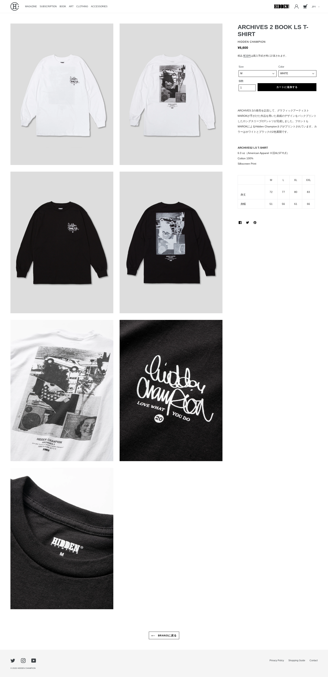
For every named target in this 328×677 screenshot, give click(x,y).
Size (241, 66)
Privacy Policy (277, 660)
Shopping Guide (296, 660)
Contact (314, 660)
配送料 (247, 55)
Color (281, 66)
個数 (241, 81)
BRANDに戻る (167, 635)
